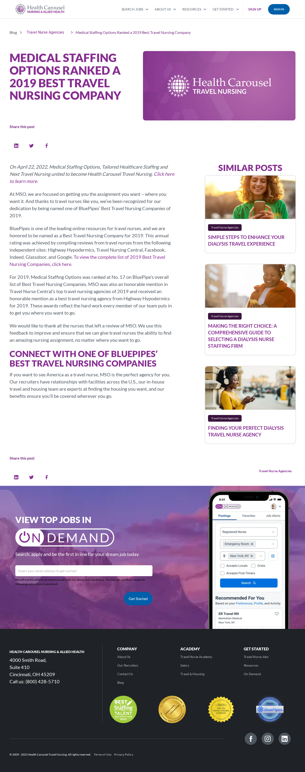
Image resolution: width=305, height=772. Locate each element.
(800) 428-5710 (42, 681)
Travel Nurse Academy (196, 657)
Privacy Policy (123, 754)
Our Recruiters (127, 665)
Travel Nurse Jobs (256, 657)
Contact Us (125, 674)
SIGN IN (279, 9)
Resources (251, 665)
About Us (123, 657)
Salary (184, 665)
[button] (135, 8)
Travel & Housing (192, 674)
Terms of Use (102, 754)
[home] (40, 9)
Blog (120, 682)
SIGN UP (254, 9)
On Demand (252, 674)
